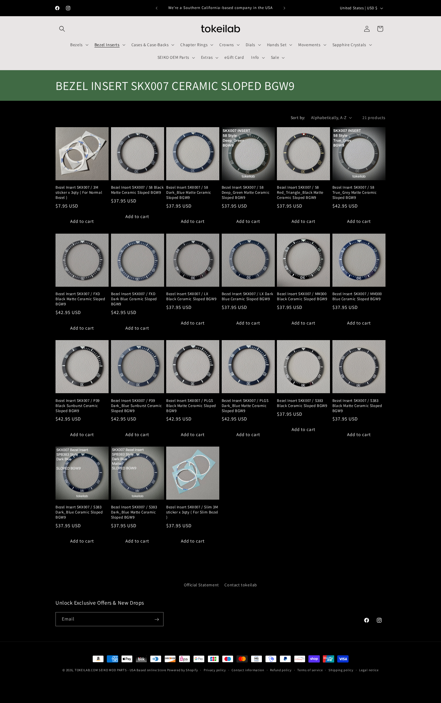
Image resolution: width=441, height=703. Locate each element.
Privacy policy (215, 670)
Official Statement (201, 585)
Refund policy (280, 670)
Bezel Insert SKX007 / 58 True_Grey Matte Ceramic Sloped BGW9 (354, 192)
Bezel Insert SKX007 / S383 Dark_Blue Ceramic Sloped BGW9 (79, 512)
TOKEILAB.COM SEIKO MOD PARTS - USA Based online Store (120, 670)
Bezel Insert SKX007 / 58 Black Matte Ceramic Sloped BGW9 (137, 190)
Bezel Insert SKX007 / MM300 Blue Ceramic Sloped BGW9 (357, 296)
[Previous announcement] (156, 8)
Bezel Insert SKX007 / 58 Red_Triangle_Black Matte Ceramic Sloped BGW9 (300, 192)
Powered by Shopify (182, 670)
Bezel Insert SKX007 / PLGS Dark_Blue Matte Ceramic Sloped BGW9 (245, 405)
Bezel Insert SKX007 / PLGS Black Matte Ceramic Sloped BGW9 (191, 405)
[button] (62, 28)
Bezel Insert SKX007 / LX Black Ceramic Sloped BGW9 (191, 296)
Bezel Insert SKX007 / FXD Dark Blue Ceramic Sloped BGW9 (134, 299)
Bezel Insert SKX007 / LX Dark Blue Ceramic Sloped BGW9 (247, 296)
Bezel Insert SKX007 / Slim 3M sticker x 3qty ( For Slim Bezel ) (192, 512)
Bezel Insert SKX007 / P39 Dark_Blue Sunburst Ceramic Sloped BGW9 (136, 405)
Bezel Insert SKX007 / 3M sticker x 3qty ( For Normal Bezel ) (79, 192)
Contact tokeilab (240, 585)
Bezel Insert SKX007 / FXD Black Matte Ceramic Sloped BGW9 (80, 299)
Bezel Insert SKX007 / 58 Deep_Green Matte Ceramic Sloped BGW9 (245, 192)
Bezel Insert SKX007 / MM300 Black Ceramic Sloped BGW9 (302, 296)
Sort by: (298, 117)
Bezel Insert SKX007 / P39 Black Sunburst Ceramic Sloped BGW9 (78, 405)
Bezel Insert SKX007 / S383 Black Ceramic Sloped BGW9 (302, 403)
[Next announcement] (284, 8)
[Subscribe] (156, 619)
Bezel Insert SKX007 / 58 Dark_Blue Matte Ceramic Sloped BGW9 (188, 192)
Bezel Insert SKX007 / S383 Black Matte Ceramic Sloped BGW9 (357, 405)
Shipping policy (340, 670)
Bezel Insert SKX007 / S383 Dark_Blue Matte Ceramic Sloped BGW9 (134, 512)
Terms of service (309, 670)
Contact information (248, 670)
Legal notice (368, 670)
